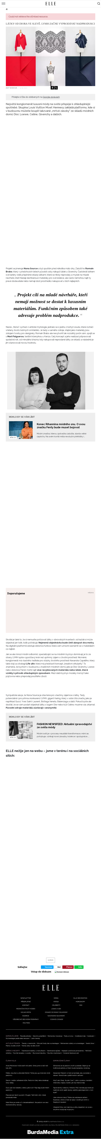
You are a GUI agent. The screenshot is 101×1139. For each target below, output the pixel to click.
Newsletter (26, 998)
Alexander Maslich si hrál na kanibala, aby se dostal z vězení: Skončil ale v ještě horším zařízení (72, 1074)
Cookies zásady (56, 1019)
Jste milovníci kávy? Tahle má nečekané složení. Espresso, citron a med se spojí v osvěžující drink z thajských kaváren (71, 1099)
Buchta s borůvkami (54, 1053)
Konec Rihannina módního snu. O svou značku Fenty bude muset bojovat (61, 426)
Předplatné (26, 1002)
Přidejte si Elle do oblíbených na (36, 97)
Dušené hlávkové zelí (71, 1053)
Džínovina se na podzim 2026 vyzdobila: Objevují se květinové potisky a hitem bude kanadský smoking (71, 1067)
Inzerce (25, 1016)
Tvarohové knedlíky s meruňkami (33, 1051)
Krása (56, 1002)
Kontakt (25, 1005)
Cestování (90, 1036)
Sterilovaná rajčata (53, 1051)
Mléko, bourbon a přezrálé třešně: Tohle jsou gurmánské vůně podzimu (28, 1074)
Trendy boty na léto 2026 (30, 1046)
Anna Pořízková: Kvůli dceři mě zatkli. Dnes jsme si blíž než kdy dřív (27, 1067)
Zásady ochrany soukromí (56, 1012)
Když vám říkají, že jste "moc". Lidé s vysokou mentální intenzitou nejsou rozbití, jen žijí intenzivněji (72, 1081)
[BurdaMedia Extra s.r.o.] (50, 1132)
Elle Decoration (80, 998)
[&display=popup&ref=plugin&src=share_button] (52, 87)
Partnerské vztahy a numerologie (72, 1043)
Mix (80, 1005)
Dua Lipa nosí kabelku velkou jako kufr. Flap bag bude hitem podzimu (27, 1089)
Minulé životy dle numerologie (48, 1043)
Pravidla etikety (25, 1036)
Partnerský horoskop (55, 1036)
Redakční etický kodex (25, 1009)
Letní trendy (35, 1038)
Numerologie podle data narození (17, 1038)
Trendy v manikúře (28, 1043)
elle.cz (13, 437)
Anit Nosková (11, 88)
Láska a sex (56, 1009)
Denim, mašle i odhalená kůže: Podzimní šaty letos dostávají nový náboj (27, 1081)
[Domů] (50, 987)
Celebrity (56, 1005)
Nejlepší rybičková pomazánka (73, 1051)
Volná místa (26, 1012)
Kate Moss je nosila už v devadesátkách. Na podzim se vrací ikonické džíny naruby (27, 1103)
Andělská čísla (80, 1036)
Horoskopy (80, 1002)
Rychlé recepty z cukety (22, 1053)
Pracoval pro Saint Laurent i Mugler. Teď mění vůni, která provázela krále (26, 1096)
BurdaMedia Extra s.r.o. (56, 1121)
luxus (50, 960)
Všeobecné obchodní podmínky (26, 1019)
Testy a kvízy (68, 1036)
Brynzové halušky (39, 1053)
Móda (13, 9)
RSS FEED (26, 1023)
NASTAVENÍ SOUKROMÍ (56, 1016)
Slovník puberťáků (39, 1036)
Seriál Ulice (90, 1043)
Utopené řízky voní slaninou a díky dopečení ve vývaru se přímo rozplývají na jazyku (72, 1108)
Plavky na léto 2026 (13, 1046)
